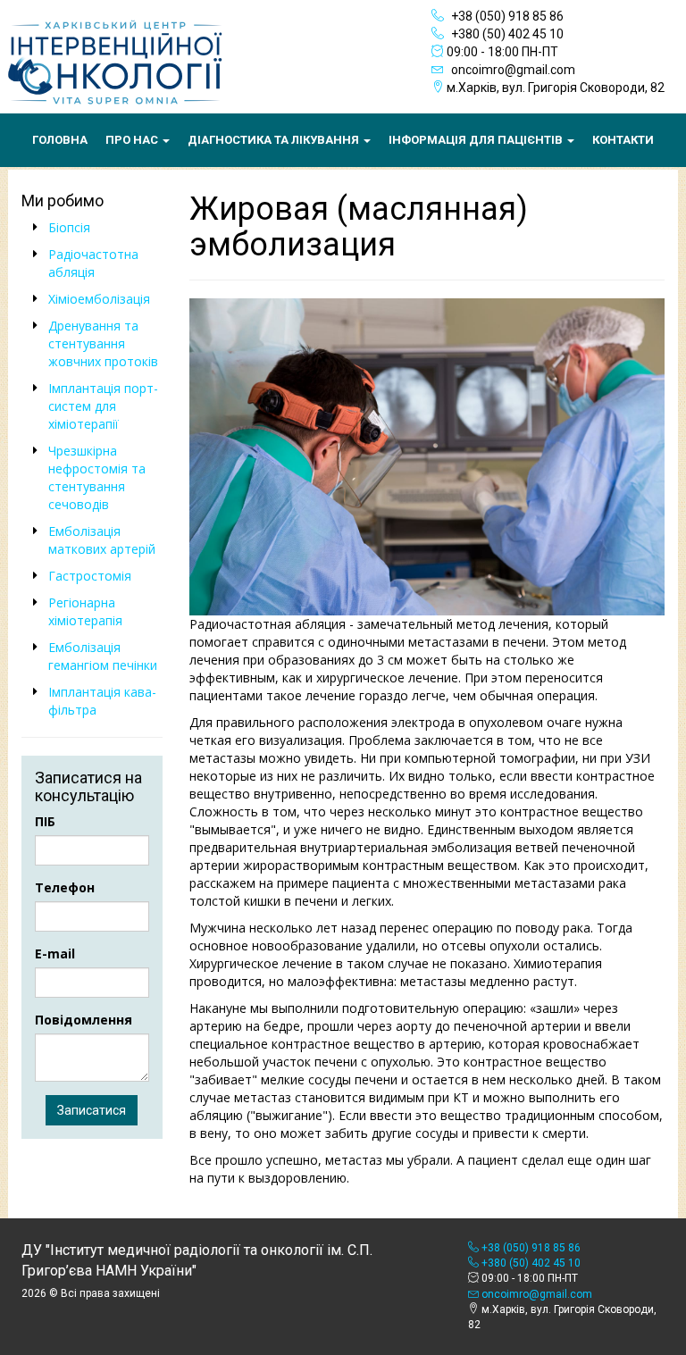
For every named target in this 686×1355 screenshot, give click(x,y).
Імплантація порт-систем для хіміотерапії (103, 406)
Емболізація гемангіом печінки (102, 656)
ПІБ (45, 821)
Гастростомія (89, 575)
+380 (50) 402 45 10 (506, 34)
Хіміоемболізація (99, 298)
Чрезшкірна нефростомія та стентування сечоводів (97, 477)
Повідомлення (83, 1019)
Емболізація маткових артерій (101, 540)
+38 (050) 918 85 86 (506, 16)
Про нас (133, 139)
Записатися (91, 1110)
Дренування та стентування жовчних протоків (103, 343)
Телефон (65, 887)
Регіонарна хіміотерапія (85, 611)
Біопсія (69, 227)
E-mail (55, 953)
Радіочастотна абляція (93, 263)
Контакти (623, 139)
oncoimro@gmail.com (511, 70)
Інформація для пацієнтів (477, 139)
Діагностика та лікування (275, 139)
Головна (60, 139)
